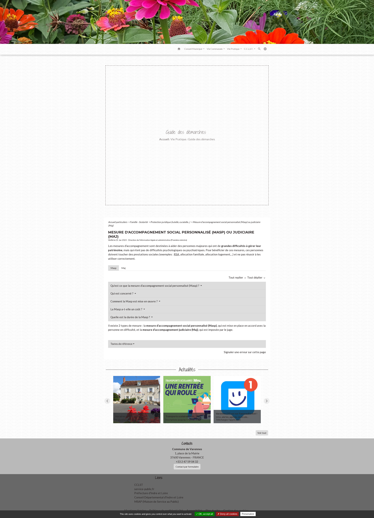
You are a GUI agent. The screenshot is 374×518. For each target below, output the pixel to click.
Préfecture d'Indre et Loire (151, 493)
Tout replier (237, 277)
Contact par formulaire (187, 466)
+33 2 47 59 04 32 (187, 461)
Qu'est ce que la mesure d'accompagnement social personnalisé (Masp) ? (155, 285)
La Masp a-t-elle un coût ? (126, 309)
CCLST (138, 484)
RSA (176, 254)
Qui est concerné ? (122, 293)
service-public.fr (144, 489)
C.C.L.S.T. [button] (248, 48)
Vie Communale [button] (215, 48)
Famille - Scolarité (139, 222)
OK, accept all (205, 514)
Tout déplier (256, 277)
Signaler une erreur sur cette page (245, 352)
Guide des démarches (201, 139)
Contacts (187, 443)
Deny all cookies (228, 514)
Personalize (248, 514)
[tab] (113, 268)
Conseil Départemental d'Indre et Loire (158, 497)
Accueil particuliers (118, 222)
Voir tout (261, 432)
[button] (179, 49)
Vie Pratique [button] (233, 48)
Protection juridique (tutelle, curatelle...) (170, 222)
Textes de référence (121, 343)
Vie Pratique (178, 139)
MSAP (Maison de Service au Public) (156, 501)
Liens (158, 478)
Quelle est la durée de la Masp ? (130, 317)
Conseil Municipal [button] (193, 48)
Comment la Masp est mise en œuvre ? (134, 301)
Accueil (164, 139)
